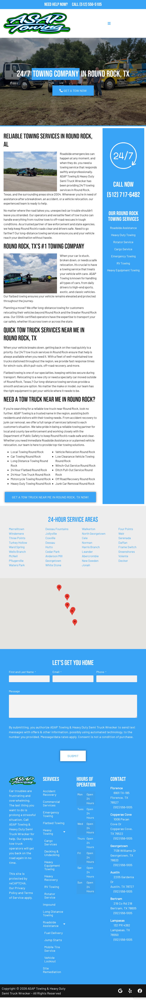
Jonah (86, 565)
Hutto (49, 547)
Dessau (50, 542)
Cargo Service (123, 249)
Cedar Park (52, 551)
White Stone (53, 565)
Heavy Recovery (51, 878)
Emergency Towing (123, 256)
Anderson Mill (53, 556)
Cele (85, 538)
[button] (67, 597)
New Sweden (90, 560)
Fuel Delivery (53, 933)
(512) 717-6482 (123, 195)
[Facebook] (139, 990)
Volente (123, 556)
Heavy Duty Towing (123, 235)
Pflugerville (16, 560)
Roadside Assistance (123, 228)
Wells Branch (17, 551)
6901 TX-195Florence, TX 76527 (119, 797)
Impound (49, 904)
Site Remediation (52, 970)
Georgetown (53, 560)
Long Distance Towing (53, 913)
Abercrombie (90, 556)
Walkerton (88, 529)
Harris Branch (91, 547)
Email (57, 671)
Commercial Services (51, 803)
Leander (87, 551)
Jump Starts (53, 940)
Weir (121, 533)
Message (14, 691)
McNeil (13, 556)
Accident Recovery (49, 792)
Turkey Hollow (18, 542)
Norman (87, 542)
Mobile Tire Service (52, 948)
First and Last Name (22, 671)
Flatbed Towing (53, 823)
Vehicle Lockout (50, 959)
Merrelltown (16, 529)
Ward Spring (17, 547)
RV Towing (123, 263)
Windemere (16, 533)
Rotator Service (123, 242)
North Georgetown (93, 533)
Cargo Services (50, 842)
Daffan (122, 542)
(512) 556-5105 (90, 4)
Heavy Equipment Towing (123, 270)
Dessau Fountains (56, 529)
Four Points (125, 529)
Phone (101, 671)
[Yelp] (130, 990)
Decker (123, 560)
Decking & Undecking (51, 853)
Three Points (17, 538)
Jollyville (51, 533)
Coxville (50, 538)
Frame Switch (127, 547)
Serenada (124, 538)
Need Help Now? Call (61, 4)
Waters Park (17, 565)
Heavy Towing (48, 831)
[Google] (120, 990)
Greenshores (126, 551)
